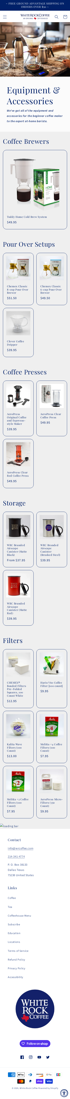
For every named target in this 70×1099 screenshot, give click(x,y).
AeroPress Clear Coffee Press (50, 415)
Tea (10, 907)
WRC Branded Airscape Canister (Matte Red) (17, 608)
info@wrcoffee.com (20, 848)
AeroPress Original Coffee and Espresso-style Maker (17, 418)
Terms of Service (18, 951)
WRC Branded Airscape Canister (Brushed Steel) (50, 550)
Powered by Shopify (48, 1088)
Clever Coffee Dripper (15, 343)
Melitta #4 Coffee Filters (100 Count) (51, 747)
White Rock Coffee (29, 1088)
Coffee (12, 898)
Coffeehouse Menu (19, 916)
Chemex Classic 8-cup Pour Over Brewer (17, 289)
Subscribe (14, 924)
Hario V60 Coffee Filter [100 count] (51, 684)
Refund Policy (16, 960)
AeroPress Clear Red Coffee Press (18, 474)
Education (14, 933)
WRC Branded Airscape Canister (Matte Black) (17, 550)
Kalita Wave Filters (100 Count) (14, 747)
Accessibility (15, 977)
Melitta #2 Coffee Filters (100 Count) (18, 802)
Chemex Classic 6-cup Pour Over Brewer (51, 289)
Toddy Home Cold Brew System (27, 216)
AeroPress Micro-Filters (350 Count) (51, 802)
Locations (14, 942)
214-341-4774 (16, 857)
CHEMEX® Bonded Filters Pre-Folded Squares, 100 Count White (16, 689)
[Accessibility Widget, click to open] (64, 1093)
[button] (5, 17)
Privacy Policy (16, 968)
